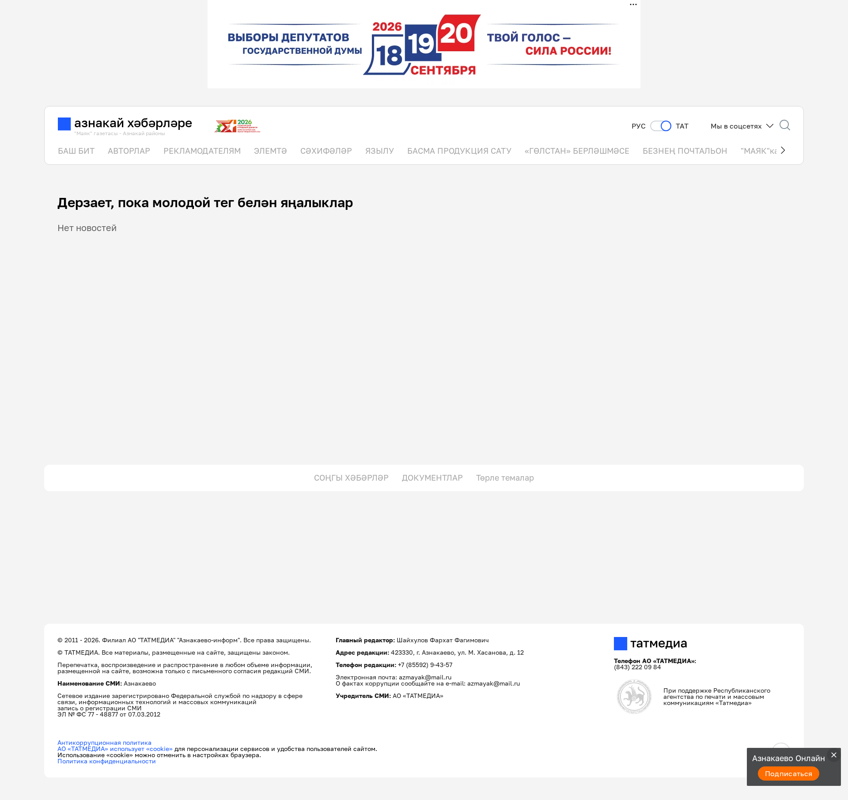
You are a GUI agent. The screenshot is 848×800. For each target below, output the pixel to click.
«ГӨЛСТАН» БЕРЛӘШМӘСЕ (577, 150)
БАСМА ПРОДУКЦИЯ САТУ (459, 150)
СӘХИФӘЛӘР (326, 150)
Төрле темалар (505, 477)
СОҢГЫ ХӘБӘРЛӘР (351, 477)
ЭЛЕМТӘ (270, 150)
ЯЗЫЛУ (379, 150)
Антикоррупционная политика (104, 742)
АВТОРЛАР (129, 150)
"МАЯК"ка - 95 (768, 150)
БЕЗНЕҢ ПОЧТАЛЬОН (685, 150)
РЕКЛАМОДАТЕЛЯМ (202, 150)
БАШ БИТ (76, 150)
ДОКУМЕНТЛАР (432, 477)
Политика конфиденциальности (106, 761)
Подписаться (789, 773)
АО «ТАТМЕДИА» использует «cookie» (115, 748)
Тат (682, 126)
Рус (639, 126)
